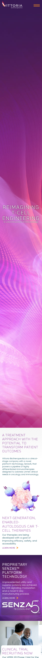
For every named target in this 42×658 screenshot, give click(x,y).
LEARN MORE (8, 548)
